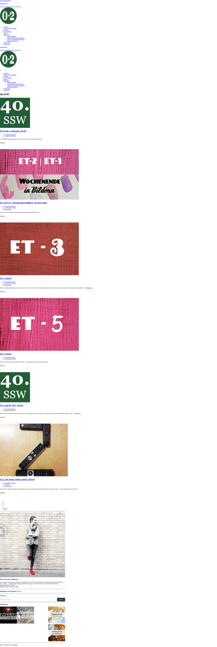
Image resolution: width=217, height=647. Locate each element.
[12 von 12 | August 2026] (8, 615)
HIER (16, 586)
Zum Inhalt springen (5, 0)
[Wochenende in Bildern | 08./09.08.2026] (25, 615)
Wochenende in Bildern (10, 28)
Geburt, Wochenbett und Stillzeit (16, 39)
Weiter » (5, 509)
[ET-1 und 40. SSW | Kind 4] (15, 402)
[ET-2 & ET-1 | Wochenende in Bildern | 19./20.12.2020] (39, 199)
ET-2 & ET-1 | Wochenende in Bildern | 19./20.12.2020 (23, 203)
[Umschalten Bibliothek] (29, 81)
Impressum (7, 44)
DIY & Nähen (7, 31)
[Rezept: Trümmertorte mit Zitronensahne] (56, 615)
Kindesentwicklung (12, 41)
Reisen (5, 33)
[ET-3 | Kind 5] (39, 274)
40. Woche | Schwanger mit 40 (13, 131)
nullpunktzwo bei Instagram (8, 591)
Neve (1, 645)
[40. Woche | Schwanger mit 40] (15, 127)
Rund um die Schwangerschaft (15, 38)
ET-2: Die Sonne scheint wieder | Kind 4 (17, 479)
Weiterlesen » (89, 288)
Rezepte (6, 30)
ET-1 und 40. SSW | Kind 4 (11, 405)
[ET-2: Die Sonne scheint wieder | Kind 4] (34, 476)
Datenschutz (7, 42)
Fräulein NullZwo (10, 134)
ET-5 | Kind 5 (6, 354)
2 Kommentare (7, 209)
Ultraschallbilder (11, 36)
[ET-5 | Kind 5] (39, 350)
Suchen (61, 599)
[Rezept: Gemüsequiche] (56, 633)
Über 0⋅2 (6, 27)
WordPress (15, 645)
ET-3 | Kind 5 (6, 278)
